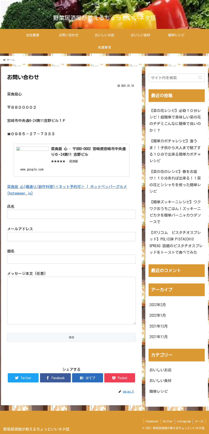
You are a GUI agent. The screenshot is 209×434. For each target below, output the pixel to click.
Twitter (167, 421)
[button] (200, 77)
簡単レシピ (158, 391)
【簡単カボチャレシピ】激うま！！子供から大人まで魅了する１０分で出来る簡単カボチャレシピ (175, 151)
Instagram (184, 421)
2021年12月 (158, 326)
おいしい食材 (160, 380)
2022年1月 (157, 315)
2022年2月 (157, 305)
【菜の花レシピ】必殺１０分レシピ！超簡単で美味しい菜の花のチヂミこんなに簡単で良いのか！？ (175, 120)
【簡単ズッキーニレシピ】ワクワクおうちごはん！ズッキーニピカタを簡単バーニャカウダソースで (175, 212)
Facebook (152, 421)
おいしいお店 (160, 370)
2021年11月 (158, 337)
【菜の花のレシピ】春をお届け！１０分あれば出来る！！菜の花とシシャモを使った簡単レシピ (175, 181)
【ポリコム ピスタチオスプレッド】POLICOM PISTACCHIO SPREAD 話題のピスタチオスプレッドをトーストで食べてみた (176, 242)
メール (199, 421)
